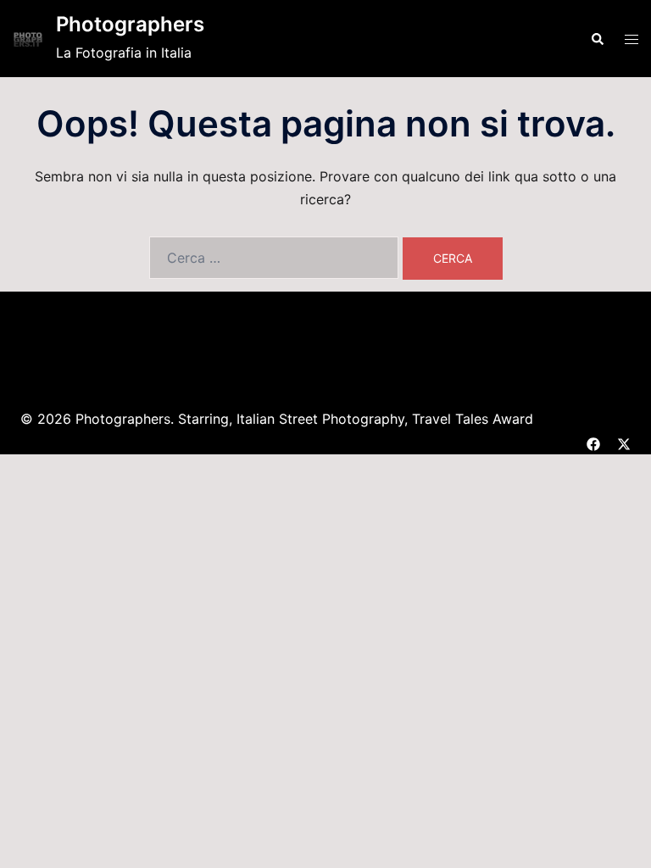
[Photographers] (28, 38)
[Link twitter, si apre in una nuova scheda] (624, 441)
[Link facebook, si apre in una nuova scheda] (593, 441)
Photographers (130, 24)
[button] (597, 38)
